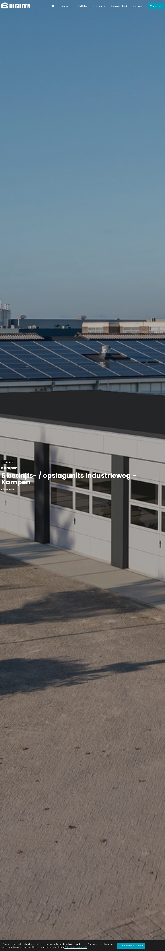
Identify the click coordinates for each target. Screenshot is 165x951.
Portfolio (82, 5)
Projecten (64, 5)
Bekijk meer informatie (76, 947)
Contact (137, 5)
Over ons (97, 5)
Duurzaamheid (119, 5)
